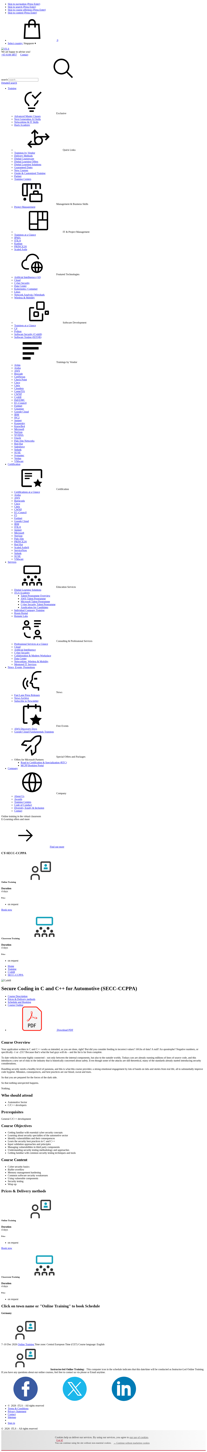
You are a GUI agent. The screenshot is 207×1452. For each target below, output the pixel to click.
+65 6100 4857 (9, 54)
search (4, 79)
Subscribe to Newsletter (26, 701)
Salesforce (19, 446)
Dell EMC (19, 400)
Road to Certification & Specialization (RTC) (44, 762)
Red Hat (18, 443)
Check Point (20, 379)
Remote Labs (21, 616)
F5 (15, 515)
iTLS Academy (22, 592)
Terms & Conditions (18, 1408)
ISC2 (17, 417)
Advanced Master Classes (27, 116)
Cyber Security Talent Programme (38, 604)
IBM (16, 414)
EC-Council (20, 403)
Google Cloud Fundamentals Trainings (34, 731)
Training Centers (22, 179)
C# (15, 328)
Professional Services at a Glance (31, 644)
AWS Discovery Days (25, 728)
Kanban (18, 243)
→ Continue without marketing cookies (132, 1443)
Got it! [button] (59, 1440)
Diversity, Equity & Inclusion (29, 808)
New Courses (21, 170)
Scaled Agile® (21, 547)
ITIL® (17, 240)
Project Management (24, 207)
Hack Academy (22, 125)
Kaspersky (19, 423)
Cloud (17, 280)
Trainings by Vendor (24, 152)
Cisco (17, 382)
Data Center (20, 286)
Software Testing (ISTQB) (27, 337)
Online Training (26, 1344)
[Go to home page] (5, 48)
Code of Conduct (23, 805)
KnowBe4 (19, 426)
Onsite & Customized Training (29, 173)
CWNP (18, 394)
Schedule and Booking (19, 1002)
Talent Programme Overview (35, 595)
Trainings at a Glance (25, 234)
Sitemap (12, 1417)
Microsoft (19, 429)
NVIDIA (19, 435)
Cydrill (17, 397)
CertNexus (19, 376)
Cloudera (19, 388)
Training (12, 88)
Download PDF (64, 1030)
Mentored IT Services (25, 664)
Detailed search (9, 82)
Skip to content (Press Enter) (22, 12)
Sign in (11, 1423)
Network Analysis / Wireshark (29, 294)
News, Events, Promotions (21, 667)
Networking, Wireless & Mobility (31, 661)
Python (18, 331)
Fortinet (18, 405)
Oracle (17, 438)
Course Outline (15, 1005)
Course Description (17, 996)
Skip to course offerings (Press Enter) (27, 9)
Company (13, 768)
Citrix (17, 385)
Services (12, 562)
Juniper (18, 420)
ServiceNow (20, 550)
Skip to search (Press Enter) (22, 7)
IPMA (17, 237)
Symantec (19, 455)
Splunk (18, 449)
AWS (17, 370)
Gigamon (19, 408)
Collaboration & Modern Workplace (32, 655)
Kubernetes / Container (26, 289)
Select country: (15, 43)
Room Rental (21, 613)
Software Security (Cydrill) (28, 334)
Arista (17, 365)
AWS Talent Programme (33, 598)
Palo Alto (19, 538)
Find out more (57, 846)
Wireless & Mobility (24, 297)
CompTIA (19, 391)
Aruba (17, 368)
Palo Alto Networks (24, 440)
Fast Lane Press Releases (27, 695)
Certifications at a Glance (27, 492)
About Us (19, 796)
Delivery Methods (23, 155)
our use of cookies (139, 1437)
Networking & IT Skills (26, 122)
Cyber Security (22, 283)
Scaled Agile (20, 249)
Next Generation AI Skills (27, 119)
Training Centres (22, 802)
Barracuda (19, 500)
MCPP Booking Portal (32, 765)
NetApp (18, 432)
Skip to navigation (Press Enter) (24, 4)
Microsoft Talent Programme (35, 601)
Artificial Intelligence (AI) (27, 277)
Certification (14, 464)
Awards (18, 799)
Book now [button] (6, 909)
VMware (18, 461)
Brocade (18, 373)
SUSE (17, 452)
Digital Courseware (24, 158)
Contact (24, 54)
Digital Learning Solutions (27, 164)
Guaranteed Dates (23, 167)
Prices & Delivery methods (21, 999)
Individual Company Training (29, 610)
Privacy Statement (17, 1411)
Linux (17, 291)
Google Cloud (21, 411)
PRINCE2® (20, 246)
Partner (18, 176)
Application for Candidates (34, 607)
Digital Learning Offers (26, 161)
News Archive (21, 698)
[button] (30, 43)
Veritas (17, 458)
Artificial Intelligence (25, 649)
